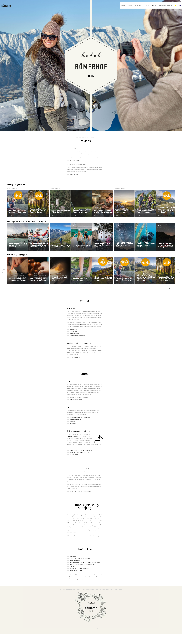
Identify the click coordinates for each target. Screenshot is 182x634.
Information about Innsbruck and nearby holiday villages (85, 536)
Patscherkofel (73, 329)
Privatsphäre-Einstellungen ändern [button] (70, 589)
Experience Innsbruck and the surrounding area (82, 564)
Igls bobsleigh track (75, 357)
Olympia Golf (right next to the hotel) (79, 397)
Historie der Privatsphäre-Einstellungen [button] (93, 589)
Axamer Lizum (73, 331)
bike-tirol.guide (74, 454)
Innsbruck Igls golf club (76, 570)
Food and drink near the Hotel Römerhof (80, 491)
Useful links (73, 556)
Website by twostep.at (105, 628)
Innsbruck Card (74, 174)
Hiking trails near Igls (75, 419)
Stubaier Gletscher (74, 333)
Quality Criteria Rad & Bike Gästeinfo (79, 452)
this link (82, 324)
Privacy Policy (94, 628)
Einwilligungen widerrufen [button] (114, 589)
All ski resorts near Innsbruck (77, 335)
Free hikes (72, 421)
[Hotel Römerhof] (7, 5)
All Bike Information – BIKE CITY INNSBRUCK (82, 450)
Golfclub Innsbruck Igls (76, 399)
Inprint (88, 628)
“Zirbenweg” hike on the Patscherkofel (80, 417)
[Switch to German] (176, 5)
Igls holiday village (74, 160)
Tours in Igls (73, 423)
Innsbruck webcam (75, 560)
